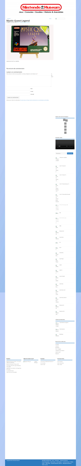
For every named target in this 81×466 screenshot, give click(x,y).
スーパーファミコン (62, 217)
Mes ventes (60, 364)
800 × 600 (19, 22)
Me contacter (60, 361)
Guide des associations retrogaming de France (13, 369)
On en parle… (43, 363)
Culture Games (53, 462)
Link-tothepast (59, 462)
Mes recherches (61, 363)
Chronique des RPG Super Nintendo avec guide (13, 366)
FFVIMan (71, 462)
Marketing (61, 334)
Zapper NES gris (36, 362)
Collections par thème (59, 350)
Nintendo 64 (61, 231)
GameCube (61, 237)
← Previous (8, 18)
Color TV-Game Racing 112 (64, 183)
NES (60, 212)
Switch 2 (60, 270)
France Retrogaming (45, 462)
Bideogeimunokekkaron (67, 463)
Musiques (57, 347)
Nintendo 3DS (61, 311)
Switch (60, 264)
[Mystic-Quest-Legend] (29, 59)
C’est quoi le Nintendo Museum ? (47, 361)
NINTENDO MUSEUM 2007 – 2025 (48, 460)
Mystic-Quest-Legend (26, 22)
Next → (50, 18)
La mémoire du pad (66, 462)
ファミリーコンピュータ (63, 204)
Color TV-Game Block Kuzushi (64, 194)
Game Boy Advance (63, 297)
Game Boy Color (62, 290)
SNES (60, 225)
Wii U (60, 247)
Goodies (57, 344)
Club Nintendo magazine (63, 322)
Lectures (57, 346)
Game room (57, 352)
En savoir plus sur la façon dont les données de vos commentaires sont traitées (34, 100)
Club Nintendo (62, 329)
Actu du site (42, 364)
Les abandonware (10, 370)
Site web (32, 94)
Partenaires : (57, 460)
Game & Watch (62, 276)
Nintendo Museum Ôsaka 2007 (12, 364)
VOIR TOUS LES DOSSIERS (11, 372)
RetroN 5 (57, 353)
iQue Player (61, 258)
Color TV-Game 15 (62, 174)
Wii (60, 242)
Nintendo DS (61, 305)
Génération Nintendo (64, 460)
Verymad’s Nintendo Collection (56, 463)
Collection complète (63, 157)
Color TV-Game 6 (62, 165)
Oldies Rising (47, 463)
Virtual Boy (61, 252)
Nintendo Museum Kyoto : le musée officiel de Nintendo (13, 362)
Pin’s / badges (58, 349)
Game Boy (61, 283)
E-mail (32, 91)
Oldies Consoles (45, 464)
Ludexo (43, 463)
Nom (31, 88)
